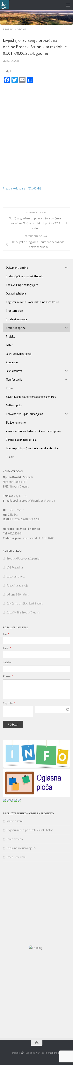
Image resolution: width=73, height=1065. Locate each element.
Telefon (7, 662)
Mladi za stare (14, 821)
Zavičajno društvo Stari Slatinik (24, 603)
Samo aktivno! (14, 839)
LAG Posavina (14, 567)
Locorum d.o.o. (15, 576)
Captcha (9, 703)
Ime (6, 634)
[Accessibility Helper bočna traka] (4, 4)
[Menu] (68, 5)
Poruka (8, 676)
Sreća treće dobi (16, 857)
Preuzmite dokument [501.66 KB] (22, 188)
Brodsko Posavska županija (23, 558)
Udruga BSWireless (17, 594)
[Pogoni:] (22, 1053)
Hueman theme (53, 1052)
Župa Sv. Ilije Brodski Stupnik (23, 612)
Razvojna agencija (17, 585)
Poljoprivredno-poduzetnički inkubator (29, 830)
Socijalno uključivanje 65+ (21, 848)
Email (7, 648)
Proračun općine (14, 29)
